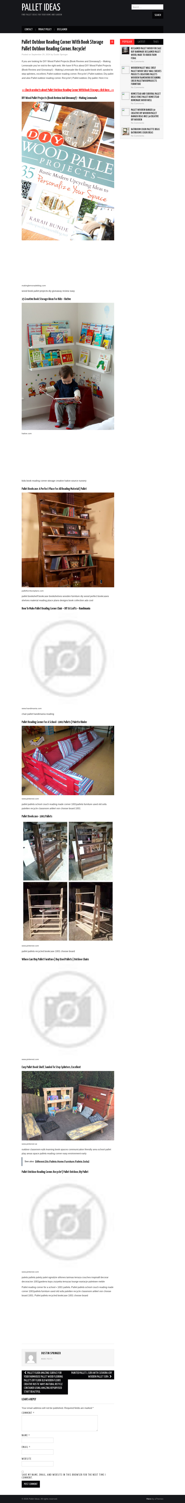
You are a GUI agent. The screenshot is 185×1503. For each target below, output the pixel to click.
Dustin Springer (61, 54)
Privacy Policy (44, 29)
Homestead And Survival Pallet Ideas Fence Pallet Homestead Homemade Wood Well (146, 97)
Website (26, 1459)
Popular (127, 42)
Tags (156, 42)
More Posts (47, 1359)
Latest (141, 42)
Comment (28, 1413)
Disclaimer (62, 29)
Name (26, 1435)
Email (26, 1447)
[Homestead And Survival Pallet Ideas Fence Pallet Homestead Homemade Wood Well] (125, 96)
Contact (29, 29)
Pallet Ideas (41, 7)
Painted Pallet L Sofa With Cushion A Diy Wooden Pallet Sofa (91, 1375)
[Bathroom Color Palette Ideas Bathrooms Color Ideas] (125, 131)
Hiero (148, 1499)
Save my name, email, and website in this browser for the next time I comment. (64, 1476)
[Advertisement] (68, 262)
